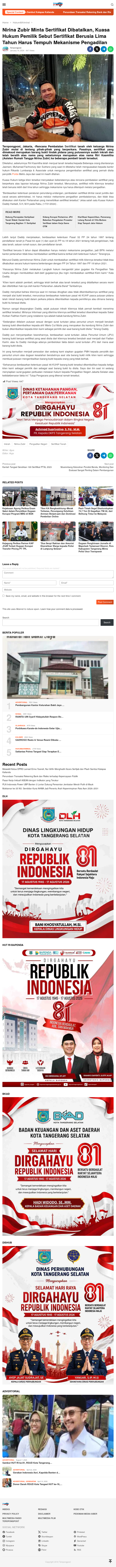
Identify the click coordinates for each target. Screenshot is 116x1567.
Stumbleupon (47, 1536)
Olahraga (20, 725)
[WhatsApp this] (111, 49)
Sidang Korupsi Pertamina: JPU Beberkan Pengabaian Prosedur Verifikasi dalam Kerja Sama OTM (57, 221)
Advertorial (21, 702)
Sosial (18, 714)
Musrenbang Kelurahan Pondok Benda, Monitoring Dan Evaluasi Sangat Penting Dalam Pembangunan (87, 467)
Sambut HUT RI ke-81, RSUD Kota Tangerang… (27, 1462)
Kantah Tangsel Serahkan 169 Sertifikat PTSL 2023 (27, 465)
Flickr (44, 1549)
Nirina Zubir (19, 443)
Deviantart (81, 1540)
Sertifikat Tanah (58, 443)
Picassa (9, 1549)
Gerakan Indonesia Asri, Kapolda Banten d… (36, 1472)
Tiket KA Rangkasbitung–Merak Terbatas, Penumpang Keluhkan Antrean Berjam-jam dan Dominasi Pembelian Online (58, 512)
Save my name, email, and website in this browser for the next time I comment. (43, 595)
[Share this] (90, 49)
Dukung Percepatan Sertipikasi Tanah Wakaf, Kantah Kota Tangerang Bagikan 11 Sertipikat (20, 220)
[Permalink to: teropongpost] (5, 48)
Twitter (44, 1532)
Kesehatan (31, 1481)
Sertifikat (70, 146)
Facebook (10, 1532)
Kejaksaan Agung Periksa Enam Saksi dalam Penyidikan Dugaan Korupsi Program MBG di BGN (18, 511)
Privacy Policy (10, 1513)
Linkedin (45, 1540)
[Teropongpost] (58, 4)
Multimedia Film (47, 1518)
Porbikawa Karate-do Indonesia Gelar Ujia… (38, 728)
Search (5, 617)
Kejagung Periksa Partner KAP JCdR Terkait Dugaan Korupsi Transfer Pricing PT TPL (18, 546)
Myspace (10, 1545)
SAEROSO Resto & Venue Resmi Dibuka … (38, 740)
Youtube (80, 1545)
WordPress (82, 1536)
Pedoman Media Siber (85, 1513)
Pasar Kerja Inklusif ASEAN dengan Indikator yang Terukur (30, 780)
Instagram (10, 1540)
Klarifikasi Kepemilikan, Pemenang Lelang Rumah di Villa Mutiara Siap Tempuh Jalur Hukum (94, 220)
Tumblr (9, 1536)
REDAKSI (42, 1509)
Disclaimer (44, 1513)
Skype (44, 1545)
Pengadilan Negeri (38, 443)
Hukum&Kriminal (23, 749)
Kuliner (19, 737)
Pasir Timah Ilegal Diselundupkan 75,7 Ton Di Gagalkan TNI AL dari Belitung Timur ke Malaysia (96, 511)
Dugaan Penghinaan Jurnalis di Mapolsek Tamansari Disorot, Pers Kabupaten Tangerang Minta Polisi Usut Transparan (96, 547)
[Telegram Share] (104, 49)
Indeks (6, 1509)
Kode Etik (79, 1509)
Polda (15, 174)
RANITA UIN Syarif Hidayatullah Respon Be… (39, 716)
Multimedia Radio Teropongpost (11, 1520)
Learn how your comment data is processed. (61, 608)
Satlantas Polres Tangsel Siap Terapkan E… (38, 751)
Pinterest (81, 1532)
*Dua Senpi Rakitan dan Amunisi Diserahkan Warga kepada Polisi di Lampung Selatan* (57, 546)
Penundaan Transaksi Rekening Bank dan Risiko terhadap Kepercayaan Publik (40, 776)
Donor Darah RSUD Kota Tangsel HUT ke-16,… (37, 1484)
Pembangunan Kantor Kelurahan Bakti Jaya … (39, 705)
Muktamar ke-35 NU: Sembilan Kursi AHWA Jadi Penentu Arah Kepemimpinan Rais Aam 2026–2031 (50, 788)
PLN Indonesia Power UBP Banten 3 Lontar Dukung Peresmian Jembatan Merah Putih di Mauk (47, 784)
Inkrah (7, 443)
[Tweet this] (97, 49)
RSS (79, 1549)
